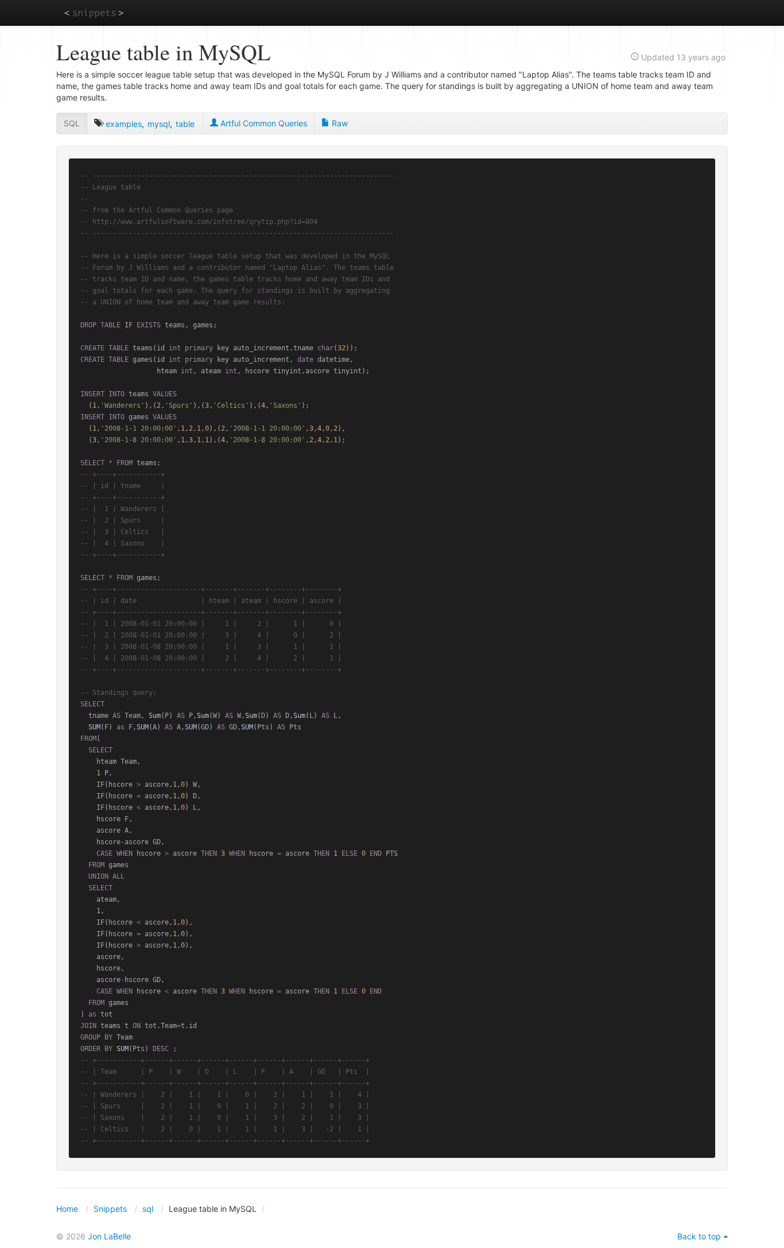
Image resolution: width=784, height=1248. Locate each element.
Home (67, 1209)
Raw (338, 123)
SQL (72, 123)
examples (124, 124)
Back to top (699, 1236)
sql (147, 1209)
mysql (159, 124)
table (185, 124)
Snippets (110, 1209)
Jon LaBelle (109, 1236)
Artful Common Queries (262, 123)
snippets (93, 12)
